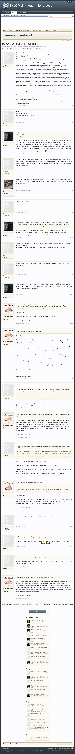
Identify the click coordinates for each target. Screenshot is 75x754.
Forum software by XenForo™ (15, 750)
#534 (71, 437)
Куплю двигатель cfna (35, 713)
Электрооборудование (16, 46)
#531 (71, 323)
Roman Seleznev (34, 644)
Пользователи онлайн (34, 735)
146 (37, 48)
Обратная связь (52, 748)
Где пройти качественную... (37, 638)
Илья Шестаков (34, 649)
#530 (71, 294)
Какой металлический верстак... (38, 656)
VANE (31, 725)
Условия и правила (68, 750)
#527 (71, 237)
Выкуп (68, 40)
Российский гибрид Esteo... (37, 620)
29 (32, 48)
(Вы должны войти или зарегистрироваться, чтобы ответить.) (57, 604)
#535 (71, 476)
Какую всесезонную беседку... (37, 643)
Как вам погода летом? (36, 629)
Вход (69, 1)
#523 (71, 153)
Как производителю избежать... (38, 652)
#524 (71, 170)
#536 (71, 510)
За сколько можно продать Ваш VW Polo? (19, 35)
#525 (71, 190)
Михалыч (37, 46)
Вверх (68, 748)
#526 (71, 212)
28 (30, 48)
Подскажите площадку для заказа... (39, 661)
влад (4, 144)
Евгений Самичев (34, 653)
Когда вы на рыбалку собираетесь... (39, 647)
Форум (14, 12)
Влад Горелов (33, 635)
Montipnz (32, 719)
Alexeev (32, 714)
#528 (71, 254)
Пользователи (22, 12)
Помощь (59, 748)
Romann (5, 171)
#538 (71, 546)
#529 (71, 274)
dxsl (4, 124)
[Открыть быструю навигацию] (71, 30)
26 (25, 48)
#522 (71, 122)
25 (23, 48)
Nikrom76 (32, 728)
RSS (72, 748)
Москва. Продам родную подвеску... (39, 718)
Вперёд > (41, 48)
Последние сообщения (19, 15)
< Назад (15, 48)
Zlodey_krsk (33, 711)
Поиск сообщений (7, 15)
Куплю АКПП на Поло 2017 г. (37, 704)
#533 (71, 407)
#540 (71, 598)
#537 (71, 526)
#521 (71, 105)
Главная (7, 12)
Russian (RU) (5, 748)
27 (27, 48)
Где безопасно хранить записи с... (38, 624)
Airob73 (32, 705)
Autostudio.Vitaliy (8, 317)
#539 (71, 566)
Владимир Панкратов (35, 626)
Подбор (64, 40)
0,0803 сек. (38, 750)
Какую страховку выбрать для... (38, 634)
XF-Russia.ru (10, 751)
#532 (71, 378)
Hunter (5, 65)
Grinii (31, 621)
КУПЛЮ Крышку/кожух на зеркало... (39, 727)
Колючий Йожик (8, 192)
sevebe (5, 548)
